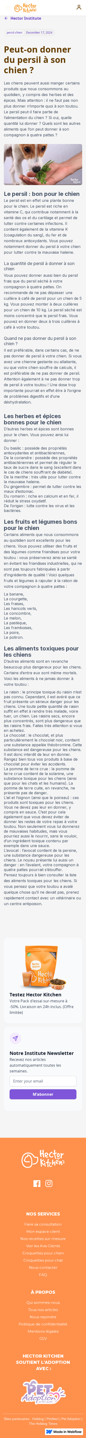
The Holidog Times (43, 1424)
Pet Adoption (71, 1419)
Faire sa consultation (43, 1224)
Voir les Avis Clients (43, 1246)
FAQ (43, 1274)
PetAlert (53, 1419)
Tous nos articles (43, 1309)
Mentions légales (43, 1331)
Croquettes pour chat (43, 1260)
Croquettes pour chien (43, 1253)
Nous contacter (43, 1267)
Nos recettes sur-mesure (43, 1238)
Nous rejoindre (43, 1317)
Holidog (38, 1419)
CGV (43, 1338)
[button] (7, 8)
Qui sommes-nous (43, 1302)
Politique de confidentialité (43, 1324)
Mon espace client (43, 1231)
